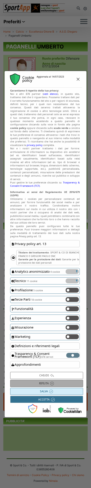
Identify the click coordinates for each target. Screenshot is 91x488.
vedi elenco (50, 93)
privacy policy (35, 145)
